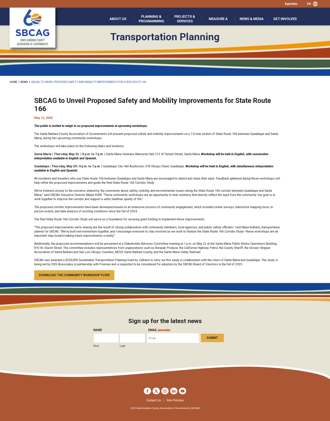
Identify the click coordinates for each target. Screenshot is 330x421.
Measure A (218, 19)
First (96, 346)
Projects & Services (184, 18)
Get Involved (285, 19)
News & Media (252, 19)
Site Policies (175, 400)
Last (122, 346)
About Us (118, 19)
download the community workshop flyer (74, 275)
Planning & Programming (151, 18)
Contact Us (153, 400)
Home (13, 81)
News (24, 81)
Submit (212, 338)
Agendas (291, 4)
